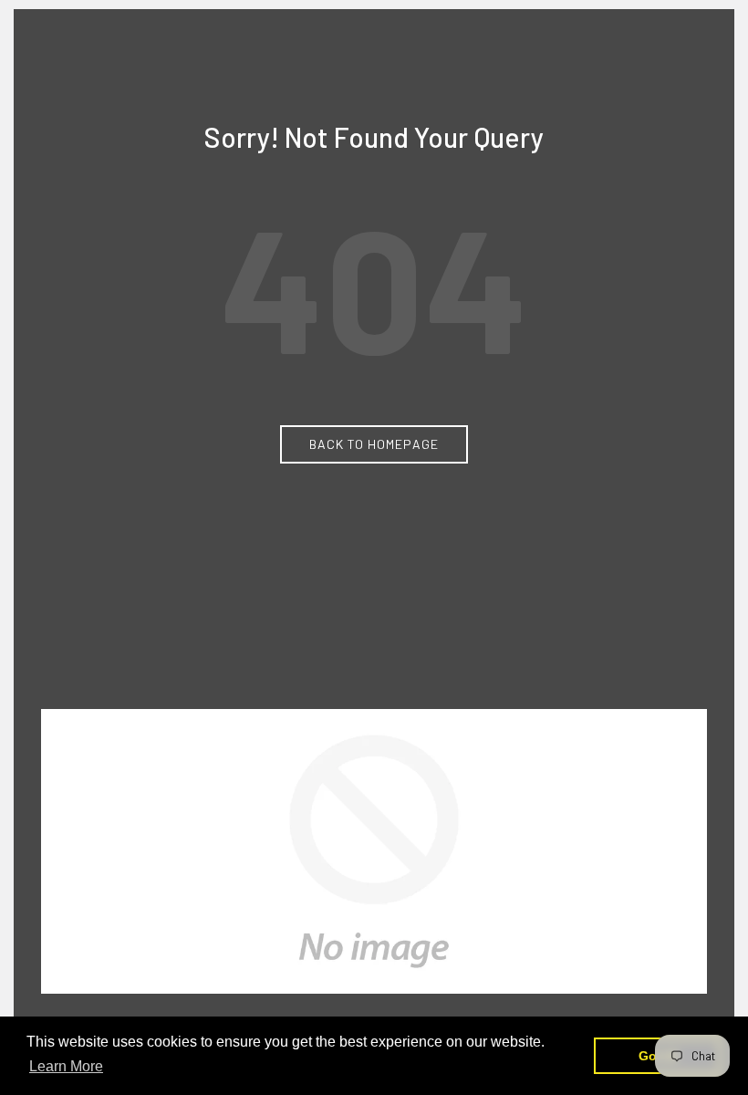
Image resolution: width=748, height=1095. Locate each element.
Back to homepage (374, 444)
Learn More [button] (66, 1066)
